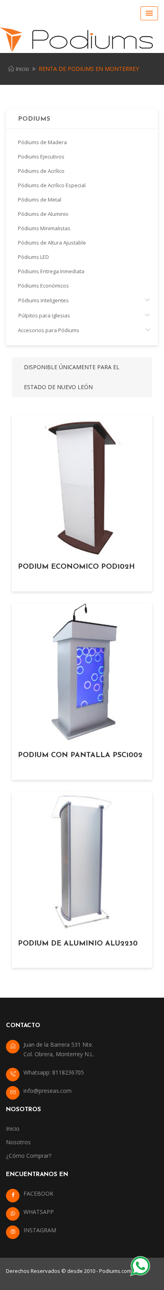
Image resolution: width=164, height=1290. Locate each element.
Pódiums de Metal (39, 199)
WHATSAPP (38, 1212)
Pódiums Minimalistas (44, 228)
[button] (149, 13)
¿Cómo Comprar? (28, 1155)
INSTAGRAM (39, 1230)
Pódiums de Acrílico (41, 170)
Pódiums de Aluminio (43, 213)
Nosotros (18, 1142)
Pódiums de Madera (42, 142)
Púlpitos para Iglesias (44, 315)
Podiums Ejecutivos (41, 156)
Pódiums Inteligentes (43, 300)
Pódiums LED (33, 256)
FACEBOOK (38, 1193)
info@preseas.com (47, 1090)
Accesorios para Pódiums (48, 330)
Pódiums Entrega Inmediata (51, 271)
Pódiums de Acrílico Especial (52, 185)
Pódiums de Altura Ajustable (52, 242)
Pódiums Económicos (43, 285)
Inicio (21, 68)
